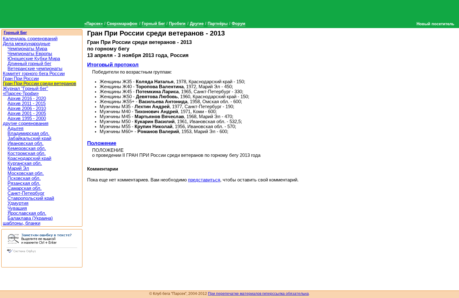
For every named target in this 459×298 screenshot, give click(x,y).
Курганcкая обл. (24, 163)
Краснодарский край (29, 158)
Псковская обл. (24, 178)
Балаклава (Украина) (30, 218)
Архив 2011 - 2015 (26, 103)
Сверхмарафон (122, 23)
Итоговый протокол (113, 64)
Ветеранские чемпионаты (34, 68)
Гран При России (21, 78)
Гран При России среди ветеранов (39, 83)
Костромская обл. (26, 153)
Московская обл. (25, 173)
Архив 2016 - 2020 (26, 98)
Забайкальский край (29, 138)
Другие (197, 23)
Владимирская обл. (28, 133)
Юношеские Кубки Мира (33, 58)
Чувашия (17, 208)
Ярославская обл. (26, 213)
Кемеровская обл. (26, 148)
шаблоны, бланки (21, 223)
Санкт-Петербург (25, 193)
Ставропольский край (30, 198)
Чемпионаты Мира (27, 48)
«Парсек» (93, 23)
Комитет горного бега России (34, 73)
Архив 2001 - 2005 (26, 113)
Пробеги (177, 23)
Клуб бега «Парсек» (47, 13)
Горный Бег (153, 23)
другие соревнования (25, 123)
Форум (238, 23)
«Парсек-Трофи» (21, 93)
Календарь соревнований (30, 38)
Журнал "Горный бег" (25, 88)
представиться (204, 179)
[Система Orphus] (41, 253)
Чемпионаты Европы (29, 53)
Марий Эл (18, 168)
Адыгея (15, 128)
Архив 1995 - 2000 (26, 118)
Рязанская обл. (23, 183)
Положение (101, 143)
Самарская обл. (24, 188)
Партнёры (218, 23)
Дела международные (26, 43)
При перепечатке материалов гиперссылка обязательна (258, 293)
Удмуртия (17, 203)
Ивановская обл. (25, 143)
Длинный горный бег (29, 63)
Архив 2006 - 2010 (26, 108)
